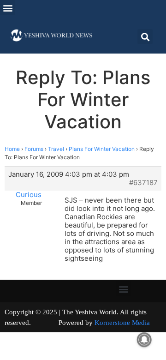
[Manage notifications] (144, 339)
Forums (33, 148)
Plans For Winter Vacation (102, 148)
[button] (7, 7)
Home (12, 148)
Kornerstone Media (122, 322)
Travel (56, 148)
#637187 (143, 183)
